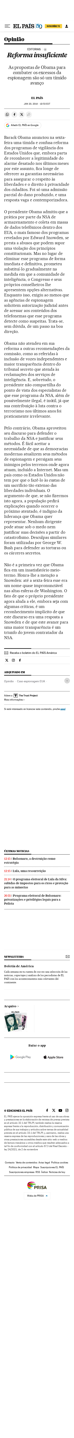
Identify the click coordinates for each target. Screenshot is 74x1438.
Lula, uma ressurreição (29, 871)
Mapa (36, 1167)
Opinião (14, 39)
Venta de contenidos (26, 1162)
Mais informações (13, 699)
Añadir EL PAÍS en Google (24, 125)
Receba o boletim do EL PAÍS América (33, 652)
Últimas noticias (16, 851)
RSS (38, 1172)
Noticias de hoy (57, 1172)
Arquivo (10, 1006)
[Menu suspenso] (7, 26)
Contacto (10, 1162)
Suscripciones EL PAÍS (52, 1167)
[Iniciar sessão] (66, 26)
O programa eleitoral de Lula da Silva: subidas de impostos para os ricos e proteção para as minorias (36, 883)
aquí (62, 708)
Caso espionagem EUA (31, 681)
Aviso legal (44, 1162)
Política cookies (59, 1162)
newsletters (13, 956)
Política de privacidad (20, 1167)
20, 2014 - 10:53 (37, 104)
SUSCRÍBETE (53, 26)
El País (37, 98)
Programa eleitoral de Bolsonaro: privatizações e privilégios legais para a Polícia (32, 899)
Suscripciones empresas (21, 1172)
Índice (44, 1172)
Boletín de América (19, 966)
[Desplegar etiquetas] (67, 681)
